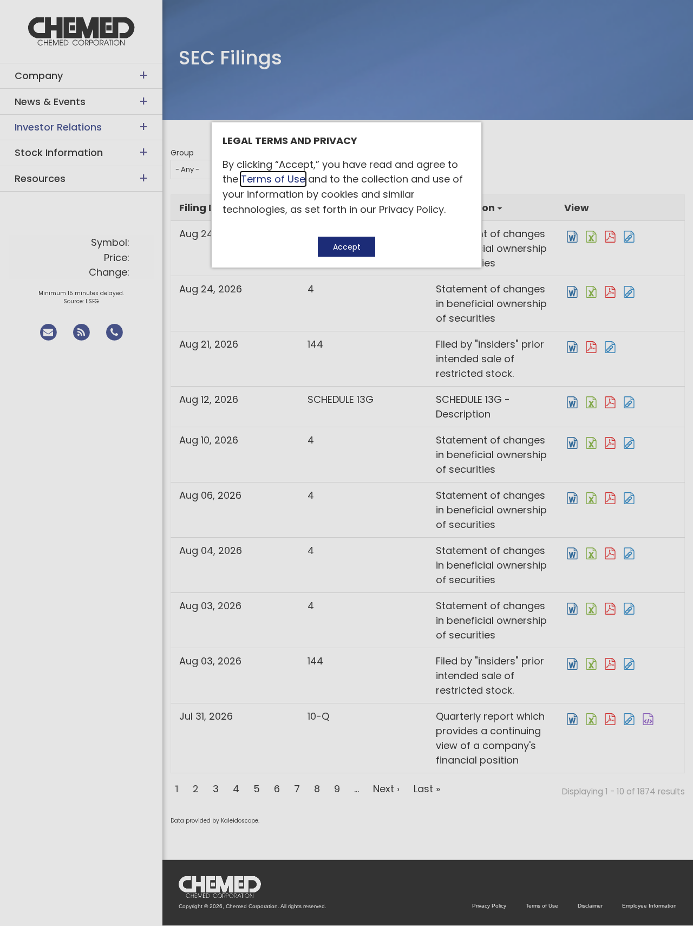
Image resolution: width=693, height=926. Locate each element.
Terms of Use (273, 179)
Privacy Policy (411, 209)
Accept (347, 247)
